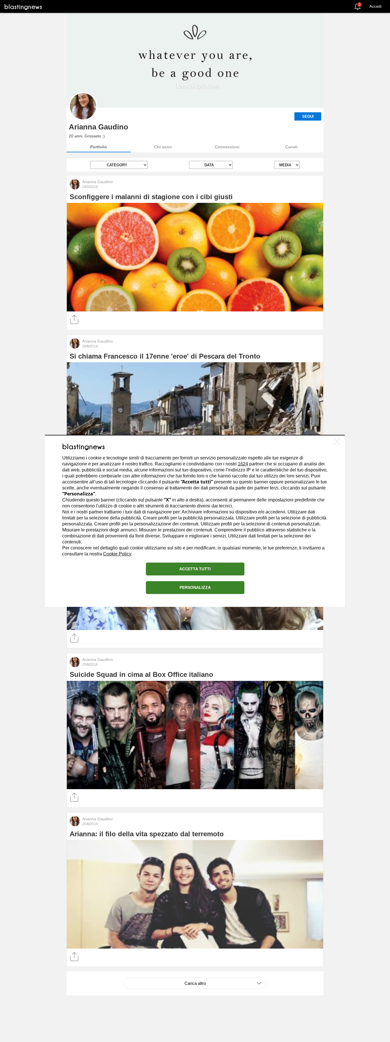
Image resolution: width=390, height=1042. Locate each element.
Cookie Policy (117, 554)
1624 (243, 464)
